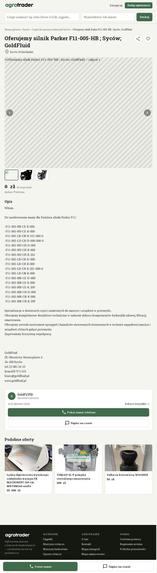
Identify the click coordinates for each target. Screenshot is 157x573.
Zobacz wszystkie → (137, 403)
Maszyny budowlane (55, 549)
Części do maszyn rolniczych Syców (51, 29)
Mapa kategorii (91, 549)
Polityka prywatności (133, 549)
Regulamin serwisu (131, 544)
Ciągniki (47, 539)
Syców (26, 29)
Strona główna (12, 29)
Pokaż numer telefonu (78, 412)
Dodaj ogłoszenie (138, 5)
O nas (85, 539)
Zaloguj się (116, 5)
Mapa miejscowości (93, 554)
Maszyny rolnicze (54, 544)
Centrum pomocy (130, 539)
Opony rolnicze (52, 554)
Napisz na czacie (78, 423)
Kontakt (86, 544)
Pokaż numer (40, 566)
